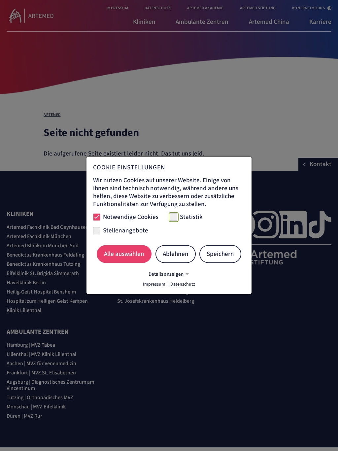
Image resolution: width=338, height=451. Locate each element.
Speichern (220, 253)
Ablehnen (175, 253)
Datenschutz (182, 284)
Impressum (154, 284)
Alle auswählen (124, 253)
